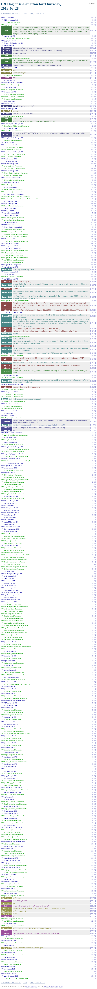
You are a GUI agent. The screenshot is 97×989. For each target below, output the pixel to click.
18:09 (93, 776)
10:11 (93, 310)
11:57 (93, 468)
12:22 (93, 482)
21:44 (93, 877)
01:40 (93, 97)
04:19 (93, 164)
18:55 (93, 797)
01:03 (93, 56)
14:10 (93, 665)
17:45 (93, 764)
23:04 (93, 931)
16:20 (93, 740)
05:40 (93, 187)
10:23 (93, 392)
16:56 (93, 755)
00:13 (93, 22)
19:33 (93, 818)
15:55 (93, 724)
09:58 (93, 277)
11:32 (93, 447)
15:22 (93, 705)
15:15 (93, 698)
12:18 (93, 475)
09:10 (93, 246)
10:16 (93, 353)
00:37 (93, 43)
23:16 (93, 943)
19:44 (93, 823)
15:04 (93, 693)
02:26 (93, 121)
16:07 (93, 731)
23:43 (93, 964)
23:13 (93, 940)
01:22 (93, 87)
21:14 (93, 853)
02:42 (93, 126)
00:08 (93, 20)
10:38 (93, 408)
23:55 (93, 978)
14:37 (93, 675)
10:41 (93, 413)
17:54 (93, 766)
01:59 (93, 101)
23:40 (93, 957)
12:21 (93, 480)
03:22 (93, 145)
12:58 (93, 498)
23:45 (93, 966)
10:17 (93, 359)
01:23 (93, 89)
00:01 (93, 18)
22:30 (93, 893)
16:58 (93, 757)
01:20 (93, 80)
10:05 (93, 285)
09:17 (93, 253)
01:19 (93, 78)
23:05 (93, 933)
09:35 (93, 258)
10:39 (93, 411)
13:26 (93, 569)
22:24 (93, 888)
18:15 (93, 780)
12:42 (93, 491)
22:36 (93, 906)
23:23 (93, 945)
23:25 (93, 948)
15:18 (93, 703)
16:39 (93, 747)
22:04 (93, 879)
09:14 (93, 248)
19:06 (93, 816)
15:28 (93, 712)
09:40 (93, 265)
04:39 (93, 173)
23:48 (93, 971)
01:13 (93, 70)
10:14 (93, 331)
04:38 (93, 171)
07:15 (93, 213)
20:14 (93, 827)
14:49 (93, 682)
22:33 (93, 901)
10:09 (93, 301)
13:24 (93, 555)
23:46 (93, 969)
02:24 (93, 116)
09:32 (93, 255)
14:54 (93, 686)
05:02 (93, 178)
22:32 (93, 898)
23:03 (93, 928)
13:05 (93, 501)
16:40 (93, 750)
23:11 (93, 938)
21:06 (93, 849)
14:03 (93, 661)
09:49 (93, 272)
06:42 (93, 208)
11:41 (93, 461)
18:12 (93, 778)
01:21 (93, 85)
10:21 (93, 387)
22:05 (93, 881)
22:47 (93, 919)
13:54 (93, 653)
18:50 (93, 794)
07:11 (93, 211)
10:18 (93, 365)
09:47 (93, 269)
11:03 (93, 425)
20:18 (93, 830)
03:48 (93, 156)
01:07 (93, 65)
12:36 (93, 487)
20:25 (93, 832)
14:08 (93, 663)
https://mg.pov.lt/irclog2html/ (53, 986)
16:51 (93, 752)
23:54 (93, 976)
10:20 (93, 381)
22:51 (93, 923)
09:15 (93, 250)
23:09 (93, 936)
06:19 (93, 201)
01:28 (93, 92)
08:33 (93, 234)
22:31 (93, 896)
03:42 (93, 154)
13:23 (93, 505)
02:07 (93, 104)
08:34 (93, 236)
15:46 (93, 717)
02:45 (93, 128)
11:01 (93, 421)
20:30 (93, 834)
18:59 (93, 802)
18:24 (93, 783)
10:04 (93, 281)
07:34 (93, 222)
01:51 (93, 99)
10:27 (93, 404)
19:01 (93, 811)
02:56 (93, 138)
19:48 (93, 825)
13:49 (93, 649)
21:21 (93, 858)
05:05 (93, 180)
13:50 (93, 651)
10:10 (93, 305)
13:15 (93, 503)
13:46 (93, 646)
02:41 (93, 124)
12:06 (93, 473)
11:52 (93, 465)
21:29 (93, 872)
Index (25, 13)
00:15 (93, 25)
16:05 (93, 726)
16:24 (93, 743)
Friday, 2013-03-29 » (37, 13)
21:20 (93, 856)
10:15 (93, 346)
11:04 (93, 430)
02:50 (93, 131)
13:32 (93, 637)
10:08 (93, 297)
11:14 (93, 437)
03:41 (93, 152)
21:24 (93, 860)
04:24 (93, 166)
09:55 (93, 274)
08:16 (93, 229)
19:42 (93, 820)
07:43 (93, 225)
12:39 (93, 489)
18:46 (93, 787)
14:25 (93, 670)
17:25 (93, 762)
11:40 (93, 454)
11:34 (93, 451)
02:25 (93, 119)
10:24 (93, 394)
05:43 (93, 189)
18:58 (93, 799)
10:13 (93, 323)
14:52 (93, 684)
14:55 (93, 691)
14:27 (93, 672)
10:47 (93, 415)
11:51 (93, 463)
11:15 (93, 440)
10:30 (93, 406)
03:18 (93, 142)
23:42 (93, 962)
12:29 (93, 484)
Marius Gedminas (31, 986)
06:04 (93, 194)
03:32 (93, 149)
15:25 (93, 708)
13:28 (93, 571)
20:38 (93, 837)
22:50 (93, 921)
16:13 (93, 736)
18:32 (93, 785)
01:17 (93, 75)
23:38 (93, 952)
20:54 (93, 844)
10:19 (93, 368)
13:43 (93, 642)
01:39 (93, 94)
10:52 (93, 418)
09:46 (93, 267)
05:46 (93, 192)
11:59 (93, 470)
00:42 (93, 45)
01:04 (93, 62)
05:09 (93, 182)
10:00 (93, 279)
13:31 (93, 604)
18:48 (93, 792)
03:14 (93, 140)
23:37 (93, 950)
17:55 (93, 771)
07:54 (93, 227)
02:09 (93, 106)
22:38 (93, 916)
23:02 (93, 926)
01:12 (93, 68)
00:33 (93, 41)
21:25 (93, 863)
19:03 (93, 813)
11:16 (93, 444)
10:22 (93, 389)
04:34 (93, 168)
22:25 (93, 891)
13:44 (93, 644)
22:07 (93, 884)
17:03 (93, 759)
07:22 (93, 215)
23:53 (93, 974)
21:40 (93, 874)
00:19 (93, 36)
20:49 (93, 839)
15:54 (93, 722)
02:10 (93, 109)
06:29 (93, 203)
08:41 (93, 239)
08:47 (93, 243)
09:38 (93, 262)
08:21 (93, 232)
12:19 (93, 477)
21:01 (93, 846)
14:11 (93, 668)
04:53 (93, 175)
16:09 (93, 733)
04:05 (93, 161)
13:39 (93, 639)
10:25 (93, 396)
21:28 (93, 865)
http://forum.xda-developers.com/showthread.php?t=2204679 (42, 425)
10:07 (93, 292)
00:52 (93, 48)
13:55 (93, 658)
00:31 (93, 38)
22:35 (93, 903)
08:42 (93, 241)
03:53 (93, 159)
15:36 (93, 715)
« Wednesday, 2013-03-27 (11, 13)
